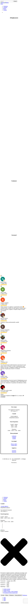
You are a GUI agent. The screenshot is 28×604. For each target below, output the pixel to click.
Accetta (2, 595)
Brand (4, 499)
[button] (2, 3)
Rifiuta (7, 595)
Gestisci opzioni (6, 589)
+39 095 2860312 (4, 506)
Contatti (14, 438)
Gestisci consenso (4, 602)
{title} (4, 597)
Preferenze (11, 595)
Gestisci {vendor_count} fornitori (10, 591)
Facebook (14, 450)
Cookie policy (14, 445)
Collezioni (14, 436)
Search (15, 1)
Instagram (14, 452)
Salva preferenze (18, 595)
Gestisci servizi (6, 590)
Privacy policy (14, 444)
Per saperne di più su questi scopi (10, 592)
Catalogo (14, 437)
